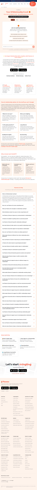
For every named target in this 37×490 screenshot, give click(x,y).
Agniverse (4, 480)
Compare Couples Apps (17, 438)
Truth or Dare (15, 400)
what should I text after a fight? (18, 38)
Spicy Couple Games (16, 413)
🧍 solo (13, 19)
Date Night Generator (28, 428)
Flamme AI (6, 4)
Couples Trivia (3, 470)
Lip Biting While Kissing (5, 430)
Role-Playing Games (28, 441)
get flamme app (32, 3)
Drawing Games (27, 448)
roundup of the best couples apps (9, 146)
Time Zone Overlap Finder (29, 425)
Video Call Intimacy (4, 428)
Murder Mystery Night (29, 443)
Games (10, 3)
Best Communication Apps (5, 445)
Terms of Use (27, 463)
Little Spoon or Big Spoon (5, 421)
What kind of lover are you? (5, 477)
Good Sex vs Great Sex (5, 425)
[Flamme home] (1, 4)
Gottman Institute (30, 62)
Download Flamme (4, 401)
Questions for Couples (28, 398)
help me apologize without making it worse (18, 34)
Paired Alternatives (16, 441)
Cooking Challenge (4, 463)
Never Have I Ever (16, 401)
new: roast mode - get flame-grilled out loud (18, 16)
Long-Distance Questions (29, 408)
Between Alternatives (16, 443)
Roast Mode (3, 400)
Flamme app (22, 143)
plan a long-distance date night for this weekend (18, 36)
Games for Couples (4, 456)
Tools (19, 3)
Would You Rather (16, 403)
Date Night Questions (28, 403)
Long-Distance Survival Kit (17, 456)
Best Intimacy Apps (4, 446)
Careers (26, 460)
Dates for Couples (28, 438)
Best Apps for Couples (5, 438)
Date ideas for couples (27, 477)
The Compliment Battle (5, 460)
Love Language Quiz (16, 421)
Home (3, 3)
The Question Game (16, 405)
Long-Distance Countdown (29, 423)
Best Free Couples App (5, 441)
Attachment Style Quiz (17, 423)
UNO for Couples (28, 450)
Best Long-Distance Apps (5, 443)
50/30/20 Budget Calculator (29, 421)
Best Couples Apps (4, 439)
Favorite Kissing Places (5, 423)
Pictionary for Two (4, 467)
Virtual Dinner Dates (28, 445)
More (28, 3)
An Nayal (11, 480)
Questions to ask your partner (17, 477)
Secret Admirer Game (28, 439)
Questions (15, 3)
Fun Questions (27, 401)
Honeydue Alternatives (17, 445)
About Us (26, 456)
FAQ (24, 3)
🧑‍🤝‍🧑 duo (17, 19)
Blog (22, 3)
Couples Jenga (3, 458)
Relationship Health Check (17, 425)
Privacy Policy (27, 465)
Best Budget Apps (4, 448)
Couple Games (15, 398)
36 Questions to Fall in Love (17, 411)
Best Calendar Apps (4, 450)
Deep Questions (28, 400)
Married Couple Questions (29, 407)
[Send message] (33, 47)
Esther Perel (15, 63)
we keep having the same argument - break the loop (18, 40)
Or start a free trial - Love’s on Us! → (18, 373)
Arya (7, 481)
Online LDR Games (16, 467)
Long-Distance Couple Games (18, 415)
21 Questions (15, 407)
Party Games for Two (28, 446)
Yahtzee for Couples (4, 465)
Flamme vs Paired (16, 439)
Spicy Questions (27, 410)
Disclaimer (27, 467)
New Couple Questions (29, 405)
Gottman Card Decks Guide (17, 446)
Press (26, 458)
